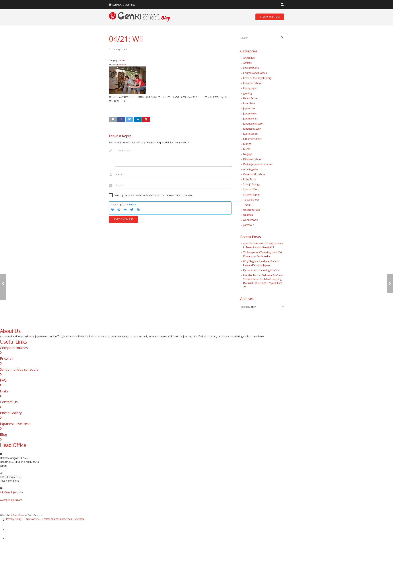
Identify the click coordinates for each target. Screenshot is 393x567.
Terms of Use (32, 519)
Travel (247, 204)
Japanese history (253, 123)
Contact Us (9, 401)
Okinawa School (252, 159)
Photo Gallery (11, 412)
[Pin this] (146, 119)
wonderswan (250, 220)
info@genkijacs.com (11, 492)
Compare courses (14, 347)
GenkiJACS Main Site (123, 4)
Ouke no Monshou (254, 174)
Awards (247, 62)
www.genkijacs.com (11, 500)
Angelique (249, 57)
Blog (3, 434)
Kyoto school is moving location (261, 270)
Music (246, 149)
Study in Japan (251, 194)
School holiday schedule (19, 369)
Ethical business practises (57, 519)
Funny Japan (250, 88)
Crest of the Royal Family (257, 78)
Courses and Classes (255, 73)
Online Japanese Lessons (257, 164)
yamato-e (248, 225)
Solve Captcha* (123, 204)
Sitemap (79, 519)
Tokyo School (251, 199)
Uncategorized (251, 209)
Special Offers (251, 189)
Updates (248, 214)
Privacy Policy (13, 519)
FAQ (3, 380)
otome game (250, 169)
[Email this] (113, 119)
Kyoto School (250, 133)
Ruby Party (249, 179)
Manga (247, 144)
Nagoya (247, 154)
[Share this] (121, 119)
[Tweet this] (129, 119)
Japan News (250, 113)
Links (4, 391)
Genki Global (18, 515)
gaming (247, 93)
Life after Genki (252, 138)
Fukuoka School (252, 83)
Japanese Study (252, 128)
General (122, 60)
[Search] (282, 4)
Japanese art (250, 118)
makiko (122, 64)
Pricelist (6, 358)
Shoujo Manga (251, 184)
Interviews (249, 103)
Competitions (251, 68)
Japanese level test (15, 423)
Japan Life (249, 108)
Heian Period (250, 98)
